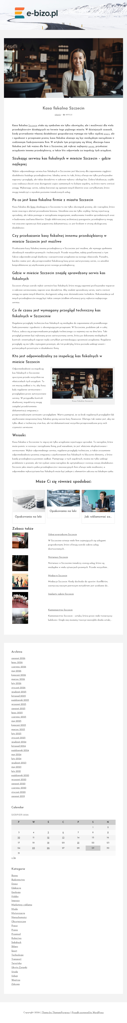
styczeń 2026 (18, 688)
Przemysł (16, 934)
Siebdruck (16, 942)
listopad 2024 (18, 746)
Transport (16, 959)
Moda (14, 909)
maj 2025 (16, 721)
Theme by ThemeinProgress (56, 1012)
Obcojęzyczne (18, 921)
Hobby (15, 896)
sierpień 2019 (18, 796)
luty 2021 (16, 771)
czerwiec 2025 (18, 717)
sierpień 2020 (18, 784)
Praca (14, 925)
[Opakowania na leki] (28, 501)
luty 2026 (16, 683)
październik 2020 (20, 775)
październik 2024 (20, 750)
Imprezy (15, 900)
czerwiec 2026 (18, 667)
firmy (33, 207)
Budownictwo (18, 880)
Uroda (14, 972)
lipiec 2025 (17, 713)
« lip (13, 858)
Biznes (14, 875)
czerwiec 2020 (18, 788)
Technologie (17, 955)
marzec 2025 (18, 729)
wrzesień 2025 (18, 704)
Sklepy (14, 946)
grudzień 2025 (18, 692)
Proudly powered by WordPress (88, 1012)
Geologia (16, 892)
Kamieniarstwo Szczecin (60, 610)
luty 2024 (16, 759)
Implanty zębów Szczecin (61, 594)
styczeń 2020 (18, 792)
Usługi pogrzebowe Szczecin (62, 534)
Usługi (58, 115)
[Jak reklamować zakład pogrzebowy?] (98, 501)
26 (48, 848)
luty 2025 (16, 733)
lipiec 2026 (17, 662)
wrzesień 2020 (18, 779)
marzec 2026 (18, 679)
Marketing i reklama (21, 905)
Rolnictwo (16, 938)
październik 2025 (20, 700)
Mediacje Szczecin (57, 575)
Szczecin (32, 125)
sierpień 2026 (18, 658)
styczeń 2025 (18, 738)
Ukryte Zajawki (19, 967)
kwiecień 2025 (18, 725)
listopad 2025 (18, 696)
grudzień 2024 (18, 742)
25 (33, 848)
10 (19, 837)
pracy (107, 134)
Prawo (14, 930)
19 (48, 843)
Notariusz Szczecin (58, 557)
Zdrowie (15, 984)
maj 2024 (16, 754)
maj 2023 (16, 767)
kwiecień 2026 (18, 675)
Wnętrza (15, 980)
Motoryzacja (18, 913)
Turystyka (16, 963)
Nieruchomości (19, 917)
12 (48, 837)
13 (63, 837)
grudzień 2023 (18, 763)
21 (78, 843)
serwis (91, 146)
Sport (14, 951)
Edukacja (16, 888)
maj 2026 (16, 671)
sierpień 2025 (18, 708)
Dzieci (14, 884)
